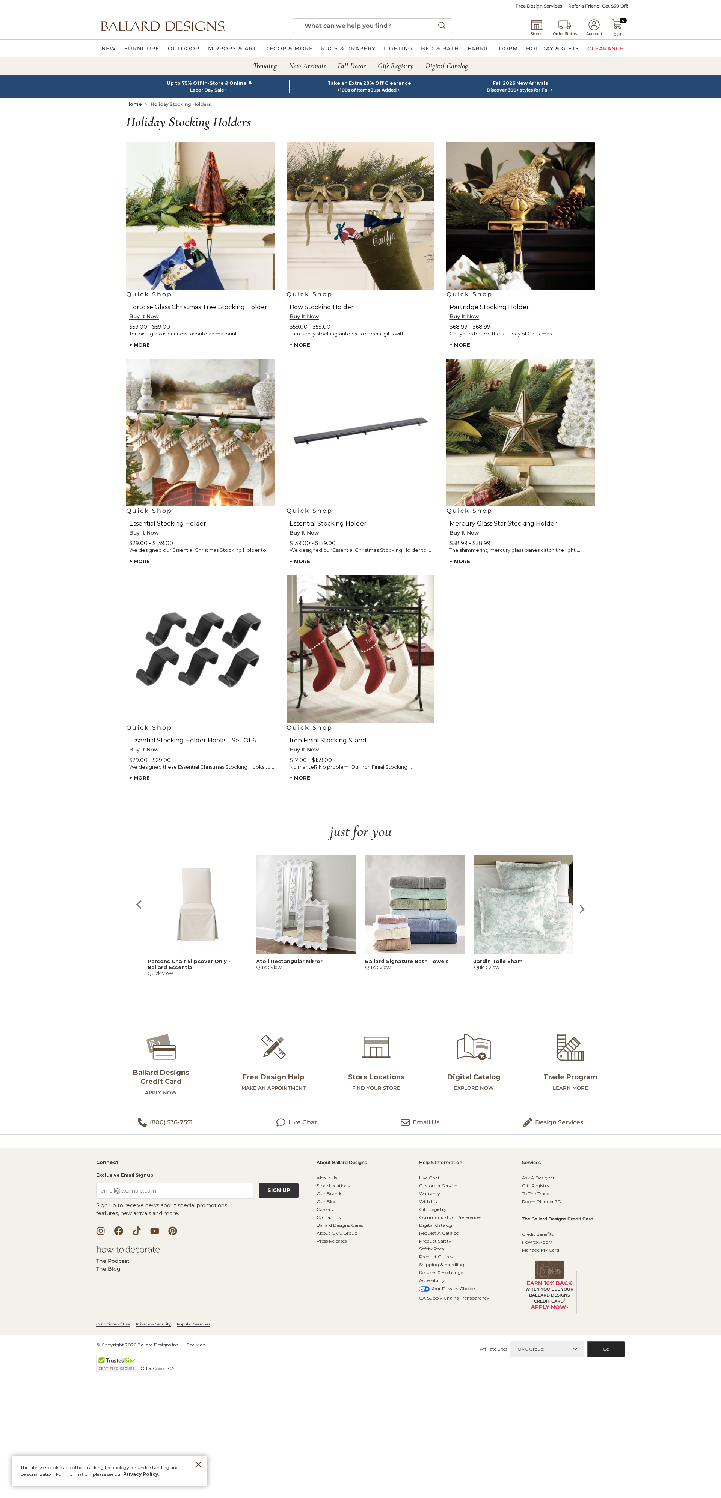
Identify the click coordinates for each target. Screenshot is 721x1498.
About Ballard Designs (342, 1162)
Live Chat (429, 1178)
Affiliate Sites (493, 1349)
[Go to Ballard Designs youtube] (154, 1230)
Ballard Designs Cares (340, 1225)
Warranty (429, 1193)
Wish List (429, 1201)
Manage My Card (540, 1250)
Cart (617, 34)
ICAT (172, 1368)
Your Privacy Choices (453, 1288)
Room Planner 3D (541, 1201)
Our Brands (329, 1193)
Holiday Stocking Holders (181, 104)
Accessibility (432, 1280)
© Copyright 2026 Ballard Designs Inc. (137, 1345)
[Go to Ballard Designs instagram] (100, 1230)
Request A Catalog (439, 1233)
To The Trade (535, 1193)
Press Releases (332, 1241)
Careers (325, 1209)
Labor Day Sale (207, 90)
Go (606, 1349)
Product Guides (436, 1256)
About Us (327, 1178)
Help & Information (440, 1162)
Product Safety (435, 1241)
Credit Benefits (538, 1234)
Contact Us (329, 1217)
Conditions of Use (113, 1324)
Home (134, 104)
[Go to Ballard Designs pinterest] (172, 1230)
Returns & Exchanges (442, 1272)
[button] (163, 26)
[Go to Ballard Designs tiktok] (136, 1230)
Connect (107, 1162)
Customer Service (438, 1185)
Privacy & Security (153, 1324)
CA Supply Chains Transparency (454, 1298)
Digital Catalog (435, 1225)
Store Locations (333, 1185)
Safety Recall (432, 1249)
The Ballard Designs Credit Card (557, 1219)
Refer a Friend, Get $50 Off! (598, 6)
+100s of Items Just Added (367, 90)
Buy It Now (144, 316)
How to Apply (537, 1242)
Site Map (196, 1345)
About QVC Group (337, 1233)
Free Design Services (539, 6)
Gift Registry (432, 1209)
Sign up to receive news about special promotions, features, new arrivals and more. (162, 1209)
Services (531, 1162)
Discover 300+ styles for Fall (518, 90)
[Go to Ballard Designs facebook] (118, 1230)
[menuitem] (108, 48)
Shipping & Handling (441, 1264)
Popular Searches (193, 1324)
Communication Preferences (450, 1217)
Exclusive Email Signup (125, 1175)
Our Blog (327, 1201)
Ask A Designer (538, 1178)
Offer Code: (153, 1368)
